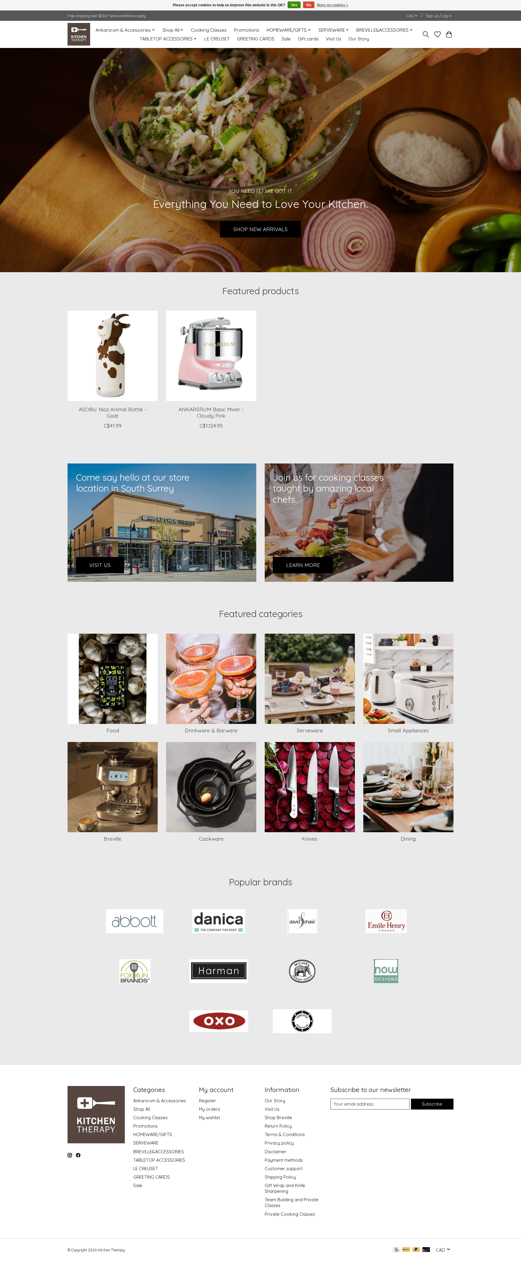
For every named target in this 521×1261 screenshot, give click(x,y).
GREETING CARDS (255, 39)
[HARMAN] (218, 972)
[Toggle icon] (426, 34)
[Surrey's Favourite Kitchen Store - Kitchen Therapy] (79, 34)
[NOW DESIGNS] (386, 972)
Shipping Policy (280, 1177)
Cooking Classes (209, 30)
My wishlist (209, 1117)
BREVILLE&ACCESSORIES (158, 1151)
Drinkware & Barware (211, 730)
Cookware (211, 838)
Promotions (246, 30)
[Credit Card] (396, 1250)
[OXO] (218, 1022)
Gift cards (308, 39)
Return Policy (278, 1126)
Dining (408, 838)
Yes (294, 5)
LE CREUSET (217, 39)
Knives (309, 838)
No (308, 5)
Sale (286, 39)
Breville (113, 838)
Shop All (141, 1109)
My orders (209, 1109)
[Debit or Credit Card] (426, 1250)
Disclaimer (275, 1151)
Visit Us (333, 39)
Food (112, 730)
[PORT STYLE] (302, 1022)
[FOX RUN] (135, 972)
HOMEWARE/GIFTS (152, 1134)
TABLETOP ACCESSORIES (159, 1160)
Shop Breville (278, 1117)
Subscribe (432, 1104)
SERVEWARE (146, 1143)
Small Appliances (408, 730)
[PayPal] (406, 1250)
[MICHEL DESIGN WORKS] (302, 972)
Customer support (284, 1168)
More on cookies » (332, 5)
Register (207, 1100)
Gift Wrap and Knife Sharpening (285, 1188)
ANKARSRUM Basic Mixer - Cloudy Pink (211, 412)
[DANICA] (218, 922)
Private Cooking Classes (290, 1214)
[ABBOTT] (135, 922)
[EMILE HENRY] (386, 922)
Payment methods (284, 1160)
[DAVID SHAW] (302, 922)
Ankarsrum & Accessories (159, 1100)
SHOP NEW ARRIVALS (260, 228)
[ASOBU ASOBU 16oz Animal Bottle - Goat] (113, 356)
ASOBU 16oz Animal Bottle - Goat (113, 412)
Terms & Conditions (285, 1134)
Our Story (359, 39)
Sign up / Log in (439, 16)
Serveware (310, 730)
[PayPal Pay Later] (416, 1250)
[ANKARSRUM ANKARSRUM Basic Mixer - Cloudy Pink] (211, 356)
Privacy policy (279, 1143)
